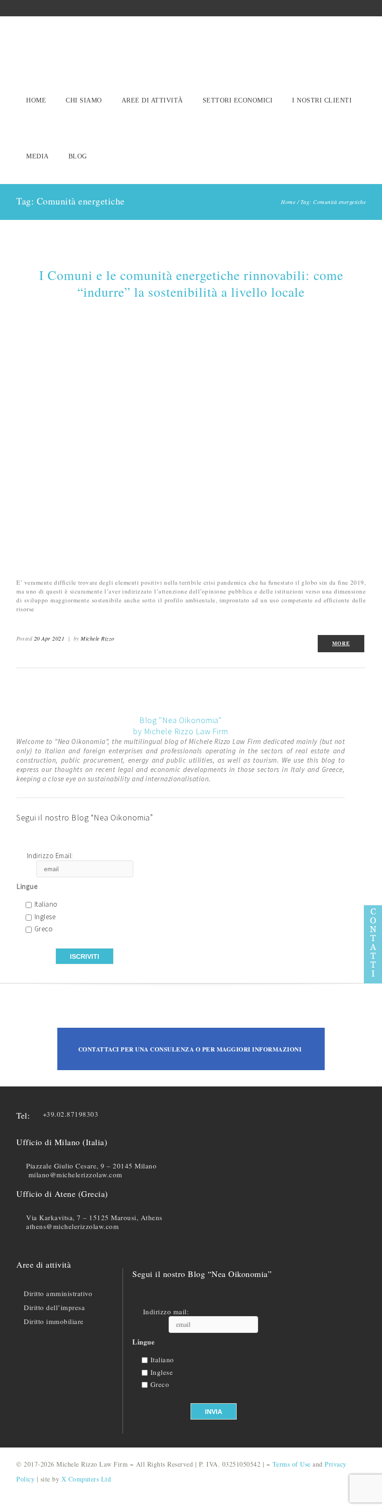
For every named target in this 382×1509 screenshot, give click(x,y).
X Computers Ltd (86, 1479)
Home (36, 100)
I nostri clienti (322, 100)
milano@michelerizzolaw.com (75, 1174)
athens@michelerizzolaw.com (72, 1226)
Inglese (45, 917)
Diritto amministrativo (58, 1293)
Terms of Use (292, 1464)
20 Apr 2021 (49, 638)
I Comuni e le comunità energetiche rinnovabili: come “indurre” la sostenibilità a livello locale (191, 283)
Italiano (46, 904)
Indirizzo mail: (166, 1312)
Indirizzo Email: (50, 856)
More (341, 643)
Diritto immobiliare (54, 1321)
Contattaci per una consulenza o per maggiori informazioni (190, 1049)
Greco (43, 929)
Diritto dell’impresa (54, 1307)
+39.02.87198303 (71, 1114)
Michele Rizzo (98, 638)
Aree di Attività (152, 100)
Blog (77, 156)
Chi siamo (84, 100)
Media (37, 156)
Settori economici (238, 100)
